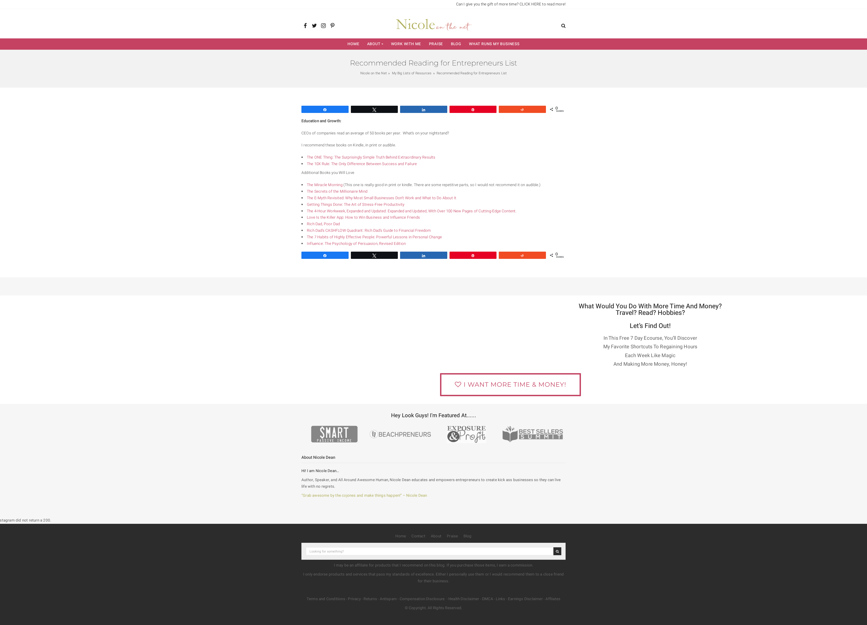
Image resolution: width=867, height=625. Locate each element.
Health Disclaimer (463, 599)
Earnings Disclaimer (525, 599)
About (373, 44)
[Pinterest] (332, 26)
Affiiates (552, 599)
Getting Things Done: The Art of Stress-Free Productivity (355, 204)
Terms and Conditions (326, 599)
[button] (563, 26)
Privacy (354, 599)
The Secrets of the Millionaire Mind (337, 191)
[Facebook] (305, 26)
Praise (436, 44)
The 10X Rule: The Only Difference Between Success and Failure (362, 164)
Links (500, 599)
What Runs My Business (494, 44)
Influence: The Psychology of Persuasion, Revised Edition (356, 243)
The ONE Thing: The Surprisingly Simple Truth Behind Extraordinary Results (371, 157)
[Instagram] (323, 26)
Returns (370, 599)
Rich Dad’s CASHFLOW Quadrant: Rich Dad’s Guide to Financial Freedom (369, 230)
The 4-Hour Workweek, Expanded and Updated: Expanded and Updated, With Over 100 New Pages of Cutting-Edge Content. (412, 211)
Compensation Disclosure (423, 599)
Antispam (388, 599)
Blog (456, 44)
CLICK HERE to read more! (543, 4)
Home (353, 44)
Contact (418, 536)
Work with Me (406, 44)
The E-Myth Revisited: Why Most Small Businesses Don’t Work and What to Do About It (381, 198)
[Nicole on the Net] (433, 24)
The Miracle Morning (325, 185)
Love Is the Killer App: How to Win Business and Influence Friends (363, 217)
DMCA (487, 599)
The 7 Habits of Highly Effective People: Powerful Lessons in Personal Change (374, 237)
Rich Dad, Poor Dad (323, 224)
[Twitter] (314, 26)
